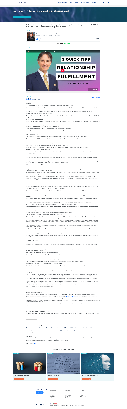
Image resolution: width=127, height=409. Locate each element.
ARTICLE (28, 17)
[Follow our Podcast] (46, 405)
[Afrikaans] (54, 404)
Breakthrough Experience (48, 133)
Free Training (82, 390)
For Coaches (67, 391)
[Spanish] (56, 404)
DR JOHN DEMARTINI (16, 13)
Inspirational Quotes (83, 396)
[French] (52, 404)
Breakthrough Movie (83, 394)
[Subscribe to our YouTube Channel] (41, 405)
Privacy (79, 405)
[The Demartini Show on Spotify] (67, 43)
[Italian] (58, 404)
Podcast (81, 395)
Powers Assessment (68, 395)
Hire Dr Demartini (52, 396)
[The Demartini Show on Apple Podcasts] (59, 43)
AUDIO (16, 17)
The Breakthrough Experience (54, 391)
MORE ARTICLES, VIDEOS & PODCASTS (63, 383)
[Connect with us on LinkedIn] (38, 405)
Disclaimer (82, 405)
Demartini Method (87, 291)
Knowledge (84, 2)
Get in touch (40, 392)
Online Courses (67, 396)
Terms (76, 405)
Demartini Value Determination (52, 184)
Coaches (94, 2)
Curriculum (52, 395)
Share (92, 97)
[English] (51, 404)
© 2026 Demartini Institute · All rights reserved (67, 405)
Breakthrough (62, 2)
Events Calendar (67, 390)
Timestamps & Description (32, 92)
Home (37, 5)
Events (76, 2)
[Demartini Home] (41, 389)
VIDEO (22, 17)
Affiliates (51, 397)
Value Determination (68, 394)
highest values (44, 291)
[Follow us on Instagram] (43, 405)
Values (71, 2)
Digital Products (67, 397)
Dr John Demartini (53, 390)
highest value (53, 107)
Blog (40, 5)
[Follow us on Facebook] (36, 405)
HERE (30, 332)
